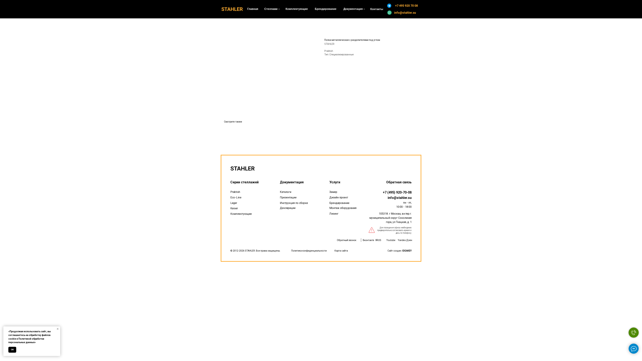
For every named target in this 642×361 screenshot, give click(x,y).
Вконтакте (368, 240)
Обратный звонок (346, 240)
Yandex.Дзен (405, 240)
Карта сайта (341, 250)
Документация (292, 182)
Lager (233, 203)
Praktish (235, 192)
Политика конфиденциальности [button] (309, 250)
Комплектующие (241, 213)
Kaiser (234, 208)
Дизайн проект (338, 197)
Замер (333, 192)
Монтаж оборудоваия (342, 208)
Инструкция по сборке (294, 203)
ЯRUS (378, 240)
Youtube (390, 240)
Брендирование (339, 203)
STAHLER (232, 9)
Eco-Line (235, 197)
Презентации (288, 197)
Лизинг (333, 213)
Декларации (287, 208)
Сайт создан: (400, 250)
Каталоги (285, 192)
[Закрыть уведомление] (57, 329)
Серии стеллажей (244, 182)
